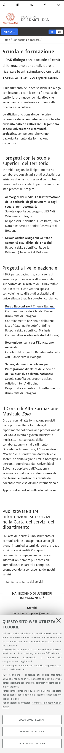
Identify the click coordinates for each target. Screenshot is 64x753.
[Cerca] (5, 5)
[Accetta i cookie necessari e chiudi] (58, 620)
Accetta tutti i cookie (32, 743)
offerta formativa (31, 425)
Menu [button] (8, 32)
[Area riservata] (46, 5)
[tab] (52, 31)
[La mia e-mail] (59, 5)
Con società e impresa (26, 40)
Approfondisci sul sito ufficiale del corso (29, 490)
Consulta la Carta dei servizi (24, 582)
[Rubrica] (18, 5)
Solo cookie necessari (32, 719)
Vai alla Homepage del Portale (10, 18)
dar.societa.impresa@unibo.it (32, 613)
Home (6, 40)
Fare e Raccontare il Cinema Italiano (30, 306)
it (52, 31)
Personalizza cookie (32, 731)
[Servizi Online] (32, 5)
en (59, 31)
